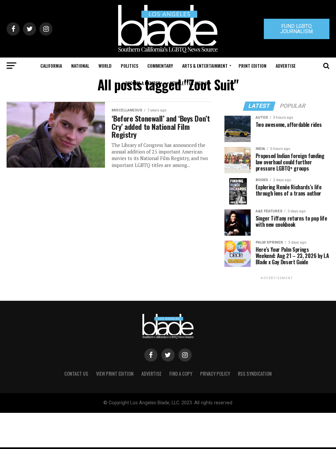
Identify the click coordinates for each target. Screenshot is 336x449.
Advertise (286, 65)
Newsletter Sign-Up (190, 83)
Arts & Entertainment (205, 65)
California (51, 65)
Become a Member (142, 83)
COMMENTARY (160, 65)
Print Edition (252, 65)
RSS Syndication (255, 373)
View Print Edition (115, 373)
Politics (129, 65)
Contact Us (76, 373)
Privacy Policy (215, 373)
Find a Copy (180, 373)
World (105, 65)
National (80, 65)
